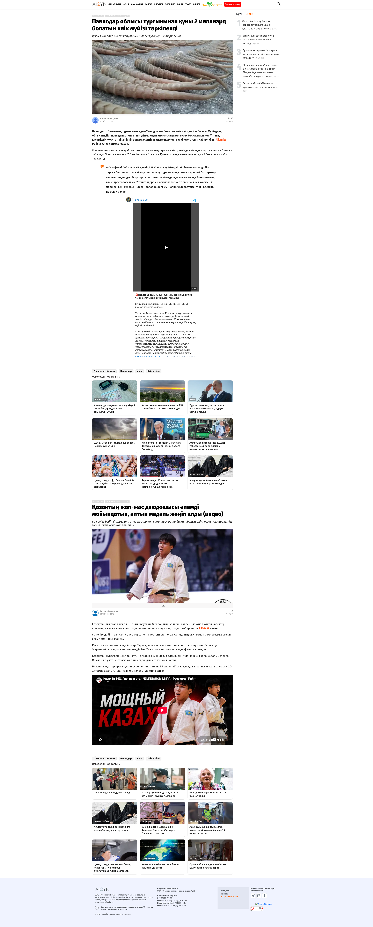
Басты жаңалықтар (113, 16)
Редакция (224, 894)
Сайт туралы (225, 891)
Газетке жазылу (232, 4)
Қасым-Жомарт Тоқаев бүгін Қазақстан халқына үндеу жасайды (258, 39)
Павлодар (126, 371)
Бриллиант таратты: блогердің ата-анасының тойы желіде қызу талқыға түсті (261, 54)
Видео (126, 16)
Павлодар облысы (104, 371)
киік (139, 371)
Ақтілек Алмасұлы (109, 611)
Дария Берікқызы (109, 118)
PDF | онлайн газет (229, 897)
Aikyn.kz (221, 139)
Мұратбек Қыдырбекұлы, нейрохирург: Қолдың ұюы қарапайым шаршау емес (257, 25)
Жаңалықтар (98, 16)
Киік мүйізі (153, 371)
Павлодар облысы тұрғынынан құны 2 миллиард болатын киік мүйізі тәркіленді (159, 25)
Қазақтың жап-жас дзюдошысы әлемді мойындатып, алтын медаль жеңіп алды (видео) (157, 511)
